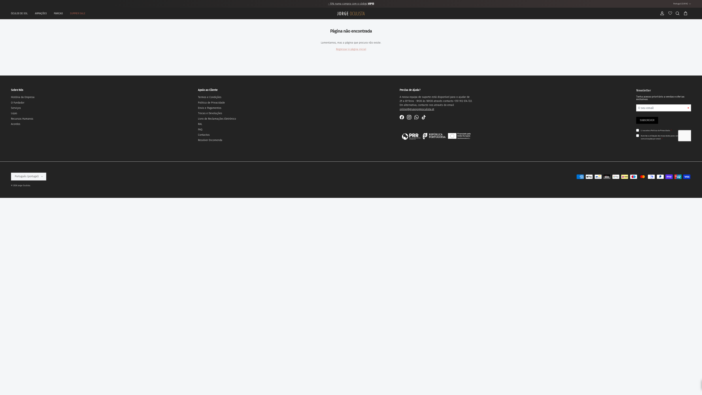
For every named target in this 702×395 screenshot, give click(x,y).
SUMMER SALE (77, 13)
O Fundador (17, 102)
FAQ (200, 129)
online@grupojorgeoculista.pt (417, 109)
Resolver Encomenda (210, 140)
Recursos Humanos (22, 118)
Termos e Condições (209, 97)
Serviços (16, 108)
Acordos (15, 124)
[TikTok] (424, 117)
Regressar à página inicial (351, 49)
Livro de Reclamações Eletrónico (217, 118)
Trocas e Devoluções (210, 113)
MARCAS (58, 13)
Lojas (14, 113)
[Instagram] (409, 117)
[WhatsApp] (416, 117)
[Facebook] (402, 117)
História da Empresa (23, 97)
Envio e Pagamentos (209, 108)
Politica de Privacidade (211, 102)
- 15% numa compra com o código (351, 3)
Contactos (204, 134)
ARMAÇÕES (41, 13)
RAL (200, 124)
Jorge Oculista (24, 185)
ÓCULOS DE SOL (19, 13)
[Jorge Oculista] (351, 13)
